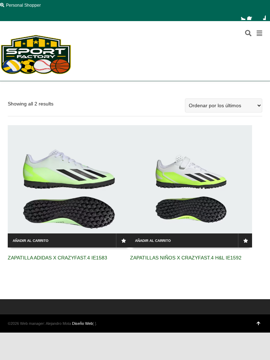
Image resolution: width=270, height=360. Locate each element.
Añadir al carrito (31, 241)
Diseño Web (82, 323)
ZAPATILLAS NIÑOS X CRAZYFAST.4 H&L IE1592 (186, 258)
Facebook (251, 16)
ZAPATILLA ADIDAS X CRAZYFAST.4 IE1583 (57, 258)
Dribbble (261, 16)
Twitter (241, 16)
